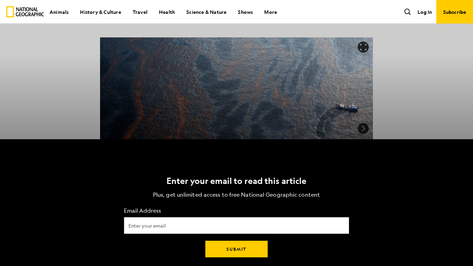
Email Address (142, 210)
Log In (425, 12)
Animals (59, 12)
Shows (245, 12)
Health (167, 12)
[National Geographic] (25, 11)
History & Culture (100, 12)
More (270, 12)
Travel (140, 12)
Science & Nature (206, 12)
